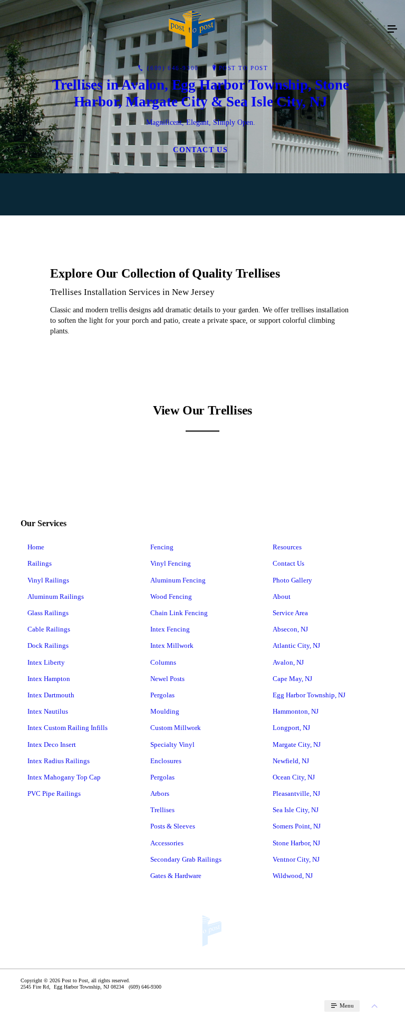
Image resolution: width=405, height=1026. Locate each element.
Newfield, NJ (291, 761)
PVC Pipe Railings (54, 793)
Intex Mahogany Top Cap (64, 777)
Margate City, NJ (297, 744)
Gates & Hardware (175, 876)
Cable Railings (48, 629)
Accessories (167, 843)
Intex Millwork (172, 645)
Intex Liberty (46, 662)
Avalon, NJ (288, 662)
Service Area (290, 613)
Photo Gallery (292, 580)
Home (35, 547)
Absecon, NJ (290, 629)
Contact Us (288, 563)
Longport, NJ (291, 728)
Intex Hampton (48, 679)
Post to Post (243, 68)
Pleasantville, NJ (296, 793)
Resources (287, 547)
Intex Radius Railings (58, 761)
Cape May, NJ (292, 679)
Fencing (161, 547)
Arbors (159, 793)
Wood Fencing (171, 596)
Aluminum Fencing (178, 580)
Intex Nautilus (47, 711)
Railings (39, 563)
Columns (163, 662)
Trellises (162, 810)
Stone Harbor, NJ (296, 843)
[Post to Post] (192, 29)
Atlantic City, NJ (296, 645)
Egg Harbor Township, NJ (309, 695)
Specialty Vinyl (172, 744)
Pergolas (162, 695)
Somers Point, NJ (297, 826)
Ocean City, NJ (294, 777)
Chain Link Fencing (179, 613)
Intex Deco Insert (51, 744)
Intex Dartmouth (50, 695)
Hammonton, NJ (296, 711)
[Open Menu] (392, 29)
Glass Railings (48, 613)
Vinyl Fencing (170, 563)
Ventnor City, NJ (296, 859)
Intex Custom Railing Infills (67, 728)
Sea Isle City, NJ (296, 810)
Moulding (164, 711)
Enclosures (165, 761)
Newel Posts (167, 679)
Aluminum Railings (55, 596)
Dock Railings (48, 645)
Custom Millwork (175, 728)
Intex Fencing (170, 629)
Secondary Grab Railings (185, 859)
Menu (346, 1005)
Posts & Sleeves (172, 826)
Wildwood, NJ (293, 876)
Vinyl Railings (48, 580)
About (282, 596)
